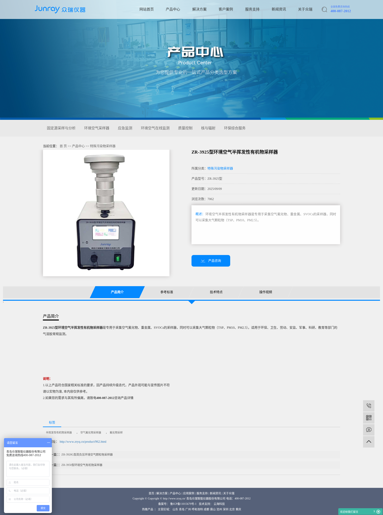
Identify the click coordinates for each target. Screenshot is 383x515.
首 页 (63, 146)
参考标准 (166, 292)
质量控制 (185, 128)
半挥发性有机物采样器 (59, 432)
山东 (175, 509)
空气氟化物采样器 (90, 432)
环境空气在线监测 (155, 128)
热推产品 (147, 509)
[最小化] (378, 512)
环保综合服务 (235, 128)
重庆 (238, 509)
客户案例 (226, 9)
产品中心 (173, 9)
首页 (151, 493)
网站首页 (146, 9)
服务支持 (252, 9)
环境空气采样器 (96, 128)
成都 (206, 509)
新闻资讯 (279, 9)
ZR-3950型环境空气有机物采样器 (81, 464)
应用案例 (188, 493)
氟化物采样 (116, 432)
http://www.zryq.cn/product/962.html (83, 441)
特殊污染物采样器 (102, 146)
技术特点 (216, 292)
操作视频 (265, 292)
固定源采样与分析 (61, 128)
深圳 (225, 509)
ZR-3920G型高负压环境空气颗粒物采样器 (87, 454)
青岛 (182, 509)
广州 (188, 509)
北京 (232, 509)
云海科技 (219, 503)
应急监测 (125, 128)
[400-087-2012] (368, 406)
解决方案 (199, 9)
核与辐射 (208, 128)
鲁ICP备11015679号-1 (183, 503)
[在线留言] (368, 430)
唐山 (213, 509)
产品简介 (117, 292)
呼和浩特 (197, 509)
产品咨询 (214, 260)
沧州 (219, 509)
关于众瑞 (305, 9)
